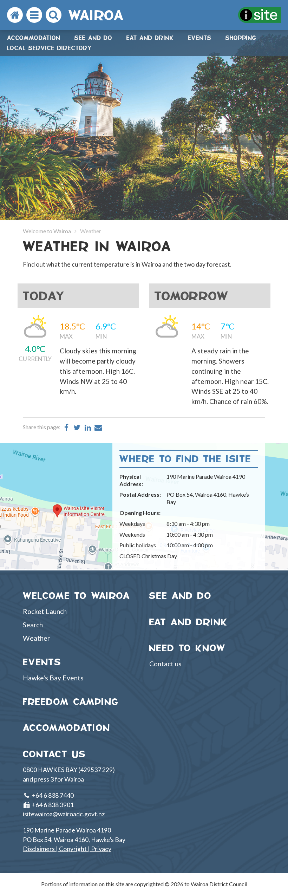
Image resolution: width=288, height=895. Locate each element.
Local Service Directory (49, 48)
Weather (36, 638)
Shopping (240, 37)
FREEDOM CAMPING (71, 701)
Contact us (165, 664)
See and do (93, 37)
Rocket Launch (45, 611)
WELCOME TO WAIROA (76, 595)
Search (33, 625)
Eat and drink (150, 37)
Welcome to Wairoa (47, 231)
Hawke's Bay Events (53, 678)
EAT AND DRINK (188, 622)
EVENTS (42, 662)
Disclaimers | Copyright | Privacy (67, 848)
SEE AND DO (180, 595)
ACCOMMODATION (66, 727)
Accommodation (33, 37)
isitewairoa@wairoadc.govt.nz (64, 814)
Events (199, 37)
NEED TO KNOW (187, 648)
